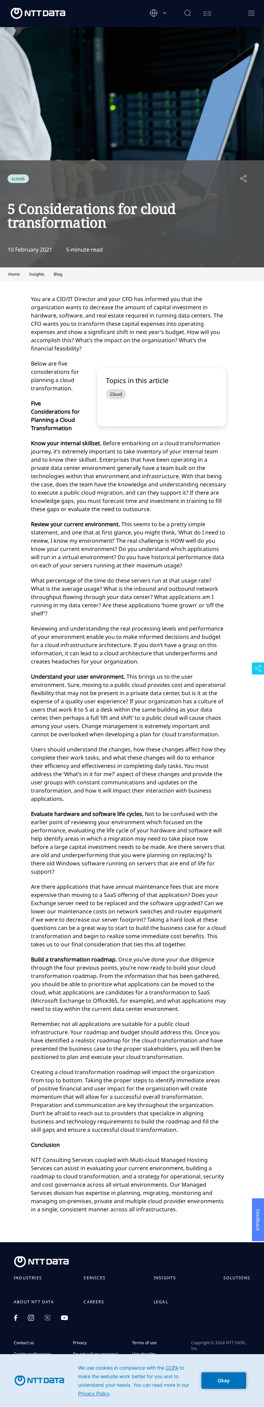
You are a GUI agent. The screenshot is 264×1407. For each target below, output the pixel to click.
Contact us (24, 1343)
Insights (165, 1278)
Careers (94, 1302)
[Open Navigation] (251, 13)
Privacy (80, 1343)
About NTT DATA (34, 1302)
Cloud (116, 394)
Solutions (236, 1278)
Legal (161, 1302)
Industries (28, 1278)
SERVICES (95, 1278)
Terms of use (144, 1343)
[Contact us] (207, 14)
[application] (132, 1380)
